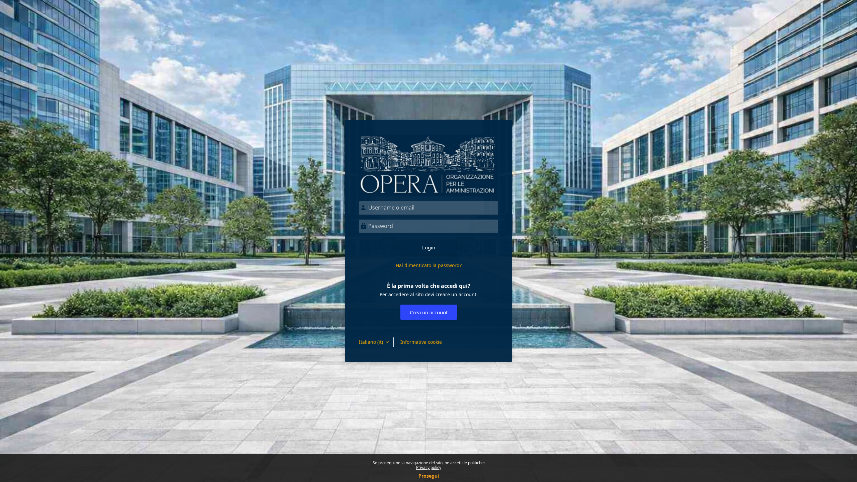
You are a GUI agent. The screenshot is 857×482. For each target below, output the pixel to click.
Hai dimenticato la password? (429, 265)
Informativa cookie (421, 342)
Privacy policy (428, 467)
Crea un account (429, 312)
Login (428, 247)
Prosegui (428, 476)
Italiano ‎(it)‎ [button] (371, 342)
